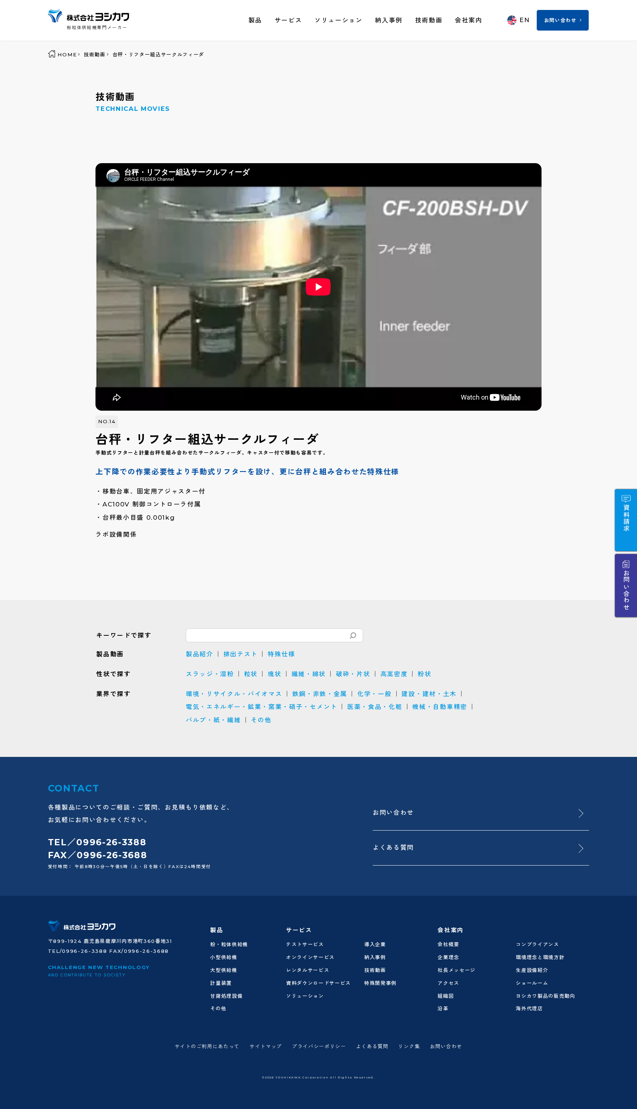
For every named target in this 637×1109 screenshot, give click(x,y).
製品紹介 (199, 654)
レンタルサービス (307, 970)
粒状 (251, 674)
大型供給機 (223, 970)
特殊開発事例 (380, 983)
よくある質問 (393, 847)
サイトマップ (266, 1046)
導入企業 (375, 944)
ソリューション (338, 20)
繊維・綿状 (309, 674)
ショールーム (532, 983)
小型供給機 (223, 957)
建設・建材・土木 (428, 694)
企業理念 (448, 957)
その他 (261, 720)
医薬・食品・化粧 (374, 706)
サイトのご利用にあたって (207, 1046)
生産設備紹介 (532, 970)
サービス (288, 20)
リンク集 (409, 1046)
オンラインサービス (310, 957)
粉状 (424, 674)
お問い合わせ (560, 20)
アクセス (448, 983)
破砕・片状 (353, 674)
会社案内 (469, 20)
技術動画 (429, 20)
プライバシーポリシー (319, 1046)
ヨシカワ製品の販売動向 (545, 996)
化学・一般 (374, 694)
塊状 (274, 674)
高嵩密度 (394, 674)
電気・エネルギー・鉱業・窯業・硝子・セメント (261, 706)
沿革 (443, 1008)
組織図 (446, 996)
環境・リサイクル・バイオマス (234, 694)
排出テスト (240, 654)
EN (524, 20)
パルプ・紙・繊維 (213, 720)
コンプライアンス (537, 944)
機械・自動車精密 (439, 706)
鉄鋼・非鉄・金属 (319, 694)
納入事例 (389, 20)
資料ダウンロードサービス (318, 983)
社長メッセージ (457, 970)
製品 (255, 20)
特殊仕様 (281, 654)
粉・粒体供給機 (229, 944)
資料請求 (626, 518)
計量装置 (221, 983)
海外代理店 (529, 1008)
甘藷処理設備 (226, 996)
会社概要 (448, 944)
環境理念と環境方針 (540, 957)
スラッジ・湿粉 (210, 674)
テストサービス (305, 944)
